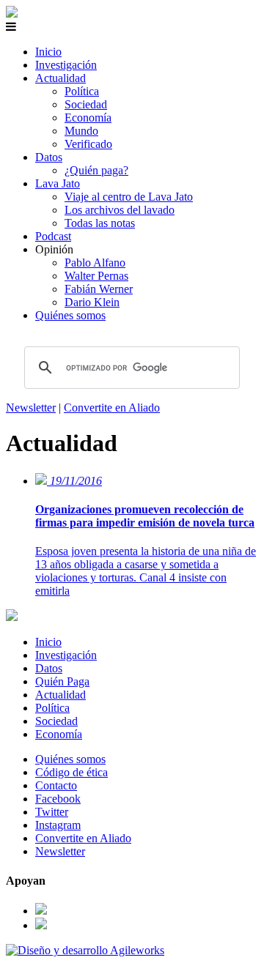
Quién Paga (62, 681)
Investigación (66, 65)
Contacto (56, 785)
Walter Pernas (96, 275)
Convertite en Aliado (112, 407)
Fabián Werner (99, 289)
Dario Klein (92, 302)
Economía (88, 117)
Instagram (58, 825)
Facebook (58, 798)
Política (82, 91)
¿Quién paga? (96, 170)
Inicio (48, 51)
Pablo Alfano (95, 262)
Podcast (53, 236)
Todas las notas (100, 223)
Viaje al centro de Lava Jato (129, 196)
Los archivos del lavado (120, 210)
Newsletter (31, 407)
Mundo (81, 130)
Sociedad (86, 104)
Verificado (88, 144)
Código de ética (71, 772)
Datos (48, 157)
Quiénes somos (70, 315)
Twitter (51, 812)
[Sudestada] (12, 13)
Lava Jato (57, 183)
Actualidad (60, 78)
